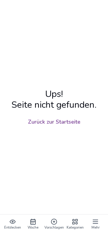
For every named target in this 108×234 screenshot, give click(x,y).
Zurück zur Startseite (54, 121)
